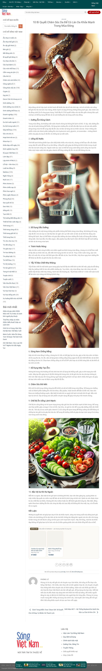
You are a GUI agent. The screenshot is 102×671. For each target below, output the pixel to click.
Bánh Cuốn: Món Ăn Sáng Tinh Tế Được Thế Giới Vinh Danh (12, 336)
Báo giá (5, 49)
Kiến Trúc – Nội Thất (38, 2)
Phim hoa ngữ (8, 191)
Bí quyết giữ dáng (9, 57)
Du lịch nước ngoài (9, 122)
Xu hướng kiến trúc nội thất (12, 298)
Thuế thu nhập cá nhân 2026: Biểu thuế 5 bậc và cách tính (12, 322)
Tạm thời (6, 214)
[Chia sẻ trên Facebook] (56, 564)
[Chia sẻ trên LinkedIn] (71, 564)
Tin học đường (8, 252)
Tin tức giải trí (8, 268)
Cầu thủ (6, 76)
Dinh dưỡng (7, 103)
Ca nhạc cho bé (8, 61)
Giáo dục (58, 2)
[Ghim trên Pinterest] (67, 564)
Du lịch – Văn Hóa (8, 6)
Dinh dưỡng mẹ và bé (10, 107)
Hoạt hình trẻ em (9, 137)
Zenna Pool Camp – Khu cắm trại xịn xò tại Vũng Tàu (79, 665)
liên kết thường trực (77, 571)
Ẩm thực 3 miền (8, 38)
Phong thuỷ (7, 199)
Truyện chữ (7, 275)
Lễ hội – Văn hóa (9, 164)
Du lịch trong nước (9, 126)
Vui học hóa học (8, 291)
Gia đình (67, 2)
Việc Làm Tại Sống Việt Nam (73, 633)
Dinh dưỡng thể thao (10, 111)
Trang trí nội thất (9, 272)
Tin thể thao (7, 260)
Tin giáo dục (7, 249)
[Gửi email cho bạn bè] (64, 564)
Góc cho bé (7, 134)
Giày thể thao (7, 130)
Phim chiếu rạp (8, 187)
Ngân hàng (7, 176)
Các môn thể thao (9, 69)
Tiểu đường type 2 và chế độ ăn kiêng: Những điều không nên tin (26, 665)
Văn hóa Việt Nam (9, 287)
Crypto (5, 91)
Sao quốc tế (7, 203)
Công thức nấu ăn (9, 88)
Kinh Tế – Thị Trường (14, 2)
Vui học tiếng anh (9, 295)
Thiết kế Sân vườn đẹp (11, 222)
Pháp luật (26, 2)
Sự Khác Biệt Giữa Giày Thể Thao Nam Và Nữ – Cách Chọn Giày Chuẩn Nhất (44, 665)
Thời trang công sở (9, 229)
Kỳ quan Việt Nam (9, 153)
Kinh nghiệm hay (9, 149)
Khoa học (6, 141)
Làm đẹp (6, 157)
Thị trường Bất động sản (11, 218)
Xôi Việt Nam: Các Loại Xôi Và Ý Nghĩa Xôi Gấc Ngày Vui (12, 345)
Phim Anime (7, 184)
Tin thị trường (7, 264)
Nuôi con (6, 180)
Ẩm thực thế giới (9, 42)
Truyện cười (7, 279)
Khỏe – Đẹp (19, 6)
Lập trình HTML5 (9, 160)
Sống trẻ (6, 210)
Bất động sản (7, 53)
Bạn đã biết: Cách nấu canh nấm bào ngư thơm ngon (61, 665)
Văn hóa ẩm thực (9, 283)
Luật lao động (8, 168)
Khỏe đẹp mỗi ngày (10, 145)
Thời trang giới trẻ (9, 233)
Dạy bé (5, 95)
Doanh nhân (7, 118)
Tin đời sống (7, 245)
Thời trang (6, 226)
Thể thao (50, 2)
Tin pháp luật (7, 256)
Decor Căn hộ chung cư (11, 99)
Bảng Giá (28, 6)
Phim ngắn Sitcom (9, 195)
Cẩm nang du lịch (9, 72)
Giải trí (75, 2)
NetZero (6, 172)
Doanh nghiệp (8, 114)
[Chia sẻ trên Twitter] (60, 564)
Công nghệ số (8, 84)
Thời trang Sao (8, 237)
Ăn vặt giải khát (8, 45)
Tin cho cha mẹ (8, 241)
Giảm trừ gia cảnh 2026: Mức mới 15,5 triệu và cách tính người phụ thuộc (12, 313)
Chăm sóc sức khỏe (10, 80)
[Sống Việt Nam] (11, 12)
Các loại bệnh (8, 65)
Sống (4, 2)
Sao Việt (6, 206)
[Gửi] (85, 12)
